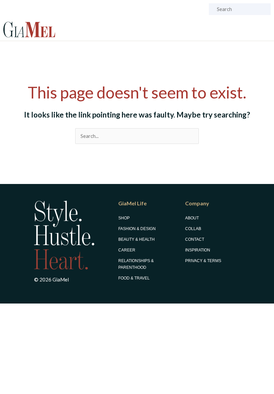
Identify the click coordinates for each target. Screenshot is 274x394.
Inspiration (197, 250)
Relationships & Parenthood (136, 264)
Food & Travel (134, 278)
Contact (194, 239)
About (192, 218)
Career (126, 250)
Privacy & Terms (203, 260)
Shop (124, 218)
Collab (193, 228)
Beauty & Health (136, 239)
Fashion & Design (137, 228)
